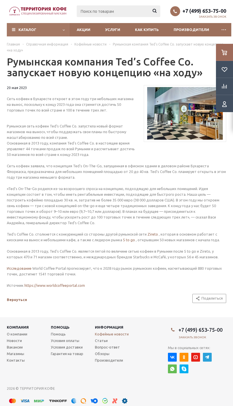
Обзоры (102, 354)
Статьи (101, 341)
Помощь (60, 327)
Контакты (16, 360)
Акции (83, 30)
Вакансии (15, 347)
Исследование (19, 268)
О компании (17, 334)
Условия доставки (67, 347)
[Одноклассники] (184, 357)
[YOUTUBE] (195, 357)
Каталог (27, 30)
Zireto (152, 234)
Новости (14, 341)
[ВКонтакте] (172, 357)
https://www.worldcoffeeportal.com (54, 285)
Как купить (147, 30)
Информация (109, 327)
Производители (191, 30)
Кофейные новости (112, 334)
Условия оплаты (65, 341)
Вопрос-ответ (107, 347)
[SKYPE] (184, 368)
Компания (18, 327)
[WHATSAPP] (172, 368)
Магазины (15, 354)
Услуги (112, 30)
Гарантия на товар (67, 354)
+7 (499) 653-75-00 (204, 10)
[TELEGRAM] (207, 357)
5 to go (129, 240)
